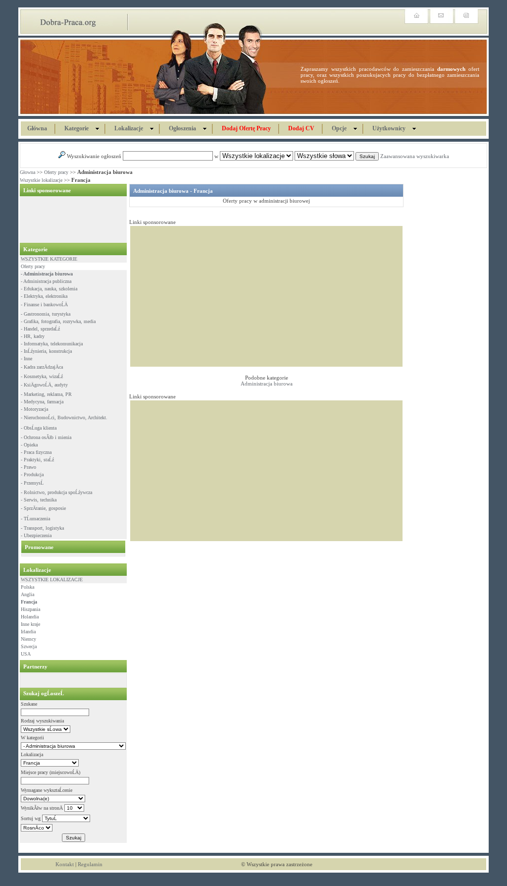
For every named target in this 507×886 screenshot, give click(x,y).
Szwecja (29, 646)
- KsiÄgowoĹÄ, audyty (44, 385)
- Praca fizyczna (36, 452)
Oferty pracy (56, 172)
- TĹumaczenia (35, 518)
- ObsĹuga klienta (38, 428)
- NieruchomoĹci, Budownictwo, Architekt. (64, 417)
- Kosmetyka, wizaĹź (42, 376)
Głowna (27, 172)
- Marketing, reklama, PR (46, 394)
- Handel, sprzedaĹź (40, 329)
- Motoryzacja (34, 409)
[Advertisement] (70, 219)
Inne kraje (30, 624)
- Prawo (28, 467)
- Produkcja (32, 474)
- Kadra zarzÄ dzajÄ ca (42, 367)
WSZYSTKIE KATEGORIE (49, 259)
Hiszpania (30, 609)
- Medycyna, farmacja (42, 401)
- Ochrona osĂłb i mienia (46, 437)
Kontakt (64, 864)
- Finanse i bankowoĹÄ (44, 304)
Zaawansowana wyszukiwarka (414, 156)
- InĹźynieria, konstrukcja (46, 351)
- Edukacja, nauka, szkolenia (49, 288)
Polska (27, 587)
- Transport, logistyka (42, 528)
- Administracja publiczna (46, 281)
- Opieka (29, 444)
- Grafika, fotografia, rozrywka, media (58, 321)
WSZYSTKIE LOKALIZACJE (52, 579)
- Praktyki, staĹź (37, 459)
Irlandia (28, 631)
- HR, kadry (33, 336)
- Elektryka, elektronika (44, 296)
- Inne (26, 358)
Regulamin (90, 864)
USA (26, 654)
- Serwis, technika (38, 499)
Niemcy (28, 639)
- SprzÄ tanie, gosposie (43, 508)
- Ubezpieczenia (36, 535)
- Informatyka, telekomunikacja (52, 343)
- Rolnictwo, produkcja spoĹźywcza (56, 492)
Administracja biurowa (267, 384)
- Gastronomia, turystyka (45, 314)
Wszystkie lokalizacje (41, 180)
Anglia (27, 594)
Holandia (30, 616)
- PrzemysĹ (32, 483)
